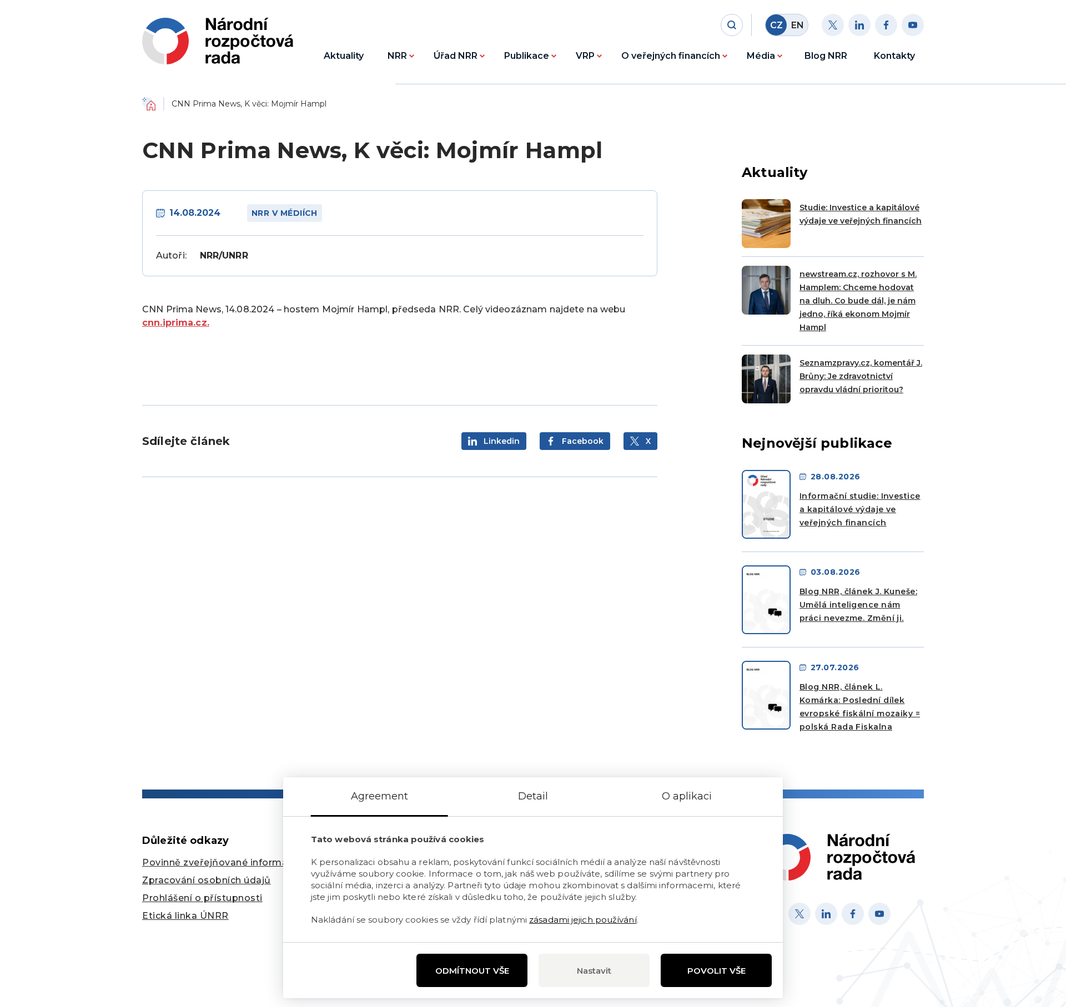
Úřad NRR (455, 55)
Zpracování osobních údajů (206, 880)
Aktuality (344, 55)
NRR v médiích (285, 213)
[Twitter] (833, 25)
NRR (397, 55)
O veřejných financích (670, 55)
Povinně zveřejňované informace (220, 862)
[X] (799, 914)
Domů (148, 104)
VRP (585, 55)
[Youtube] (913, 25)
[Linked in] (826, 914)
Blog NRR (825, 55)
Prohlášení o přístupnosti (202, 898)
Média (761, 55)
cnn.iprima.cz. (175, 322)
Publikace (526, 55)
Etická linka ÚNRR (185, 915)
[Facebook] (886, 25)
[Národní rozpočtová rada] (217, 41)
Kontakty (894, 55)
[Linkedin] (859, 25)
